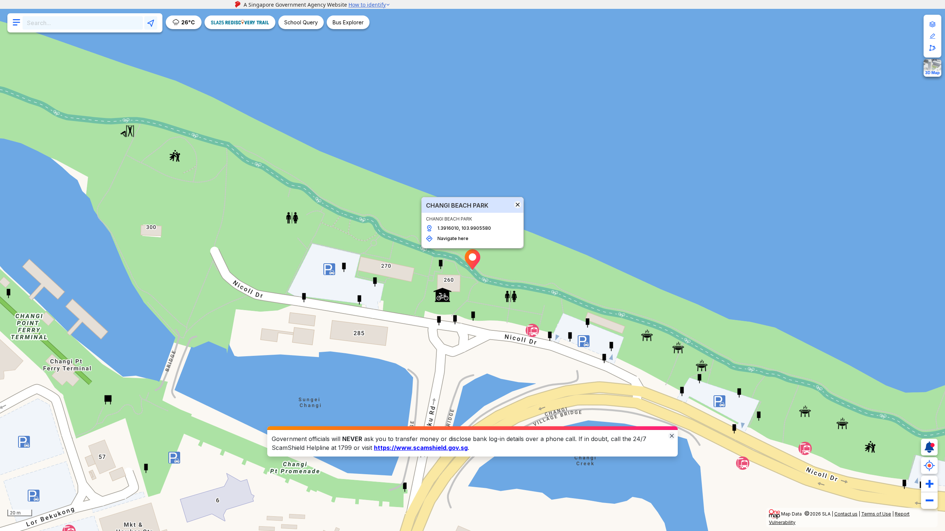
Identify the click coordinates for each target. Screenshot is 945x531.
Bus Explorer (348, 22)
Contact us (846, 514)
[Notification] (929, 447)
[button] (472, 259)
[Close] (672, 435)
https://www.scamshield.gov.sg (421, 447)
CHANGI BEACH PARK (457, 205)
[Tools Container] (932, 36)
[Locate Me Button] (929, 465)
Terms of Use (876, 514)
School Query (301, 22)
